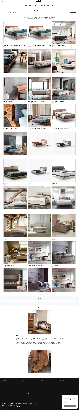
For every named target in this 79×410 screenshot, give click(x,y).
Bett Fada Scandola (7, 210)
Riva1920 (4, 184)
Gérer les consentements (12, 405)
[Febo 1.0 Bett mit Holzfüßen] (64, 61)
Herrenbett (30, 183)
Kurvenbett (30, 156)
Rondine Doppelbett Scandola (33, 238)
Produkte (8, 12)
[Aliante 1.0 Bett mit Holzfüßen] (64, 32)
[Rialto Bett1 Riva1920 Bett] (15, 170)
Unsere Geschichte (48, 1)
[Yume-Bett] (64, 143)
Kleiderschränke (23, 382)
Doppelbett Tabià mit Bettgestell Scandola (36, 265)
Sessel (3, 387)
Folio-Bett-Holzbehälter (8, 101)
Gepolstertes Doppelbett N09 (8, 292)
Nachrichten (60, 1)
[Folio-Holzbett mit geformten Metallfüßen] (39, 88)
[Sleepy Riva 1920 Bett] (64, 170)
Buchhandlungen (4, 382)
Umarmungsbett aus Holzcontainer (10, 128)
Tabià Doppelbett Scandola (57, 265)
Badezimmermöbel (5, 389)
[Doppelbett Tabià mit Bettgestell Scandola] (39, 252)
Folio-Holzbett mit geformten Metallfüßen (36, 101)
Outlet (48, 5)
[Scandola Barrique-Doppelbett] (64, 197)
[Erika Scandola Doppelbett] (64, 225)
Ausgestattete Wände (5, 383)
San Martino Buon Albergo (63, 382)
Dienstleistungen (54, 1)
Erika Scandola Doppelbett (57, 238)
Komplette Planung (66, 1)
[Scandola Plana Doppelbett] (15, 225)
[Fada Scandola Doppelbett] (15, 197)
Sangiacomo (5, 47)
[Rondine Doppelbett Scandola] (39, 225)
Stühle (3, 388)
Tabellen (3, 385)
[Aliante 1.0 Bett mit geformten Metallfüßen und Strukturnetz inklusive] (39, 32)
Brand (53, 5)
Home (5, 12)
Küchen (26, 5)
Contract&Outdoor (42, 5)
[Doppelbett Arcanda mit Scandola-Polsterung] (15, 252)
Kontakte (72, 1)
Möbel (30, 5)
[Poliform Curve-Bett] (39, 143)
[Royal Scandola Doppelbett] (39, 280)
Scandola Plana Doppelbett (8, 238)
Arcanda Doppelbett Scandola (9, 265)
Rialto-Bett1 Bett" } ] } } (8, 183)
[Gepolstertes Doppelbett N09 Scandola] (15, 280)
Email (65, 400)
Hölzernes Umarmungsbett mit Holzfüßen (60, 128)
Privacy (3, 405)
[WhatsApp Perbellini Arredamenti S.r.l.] (2, 408)
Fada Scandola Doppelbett (33, 210)
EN (3, 1)
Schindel (4, 239)
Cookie (6, 405)
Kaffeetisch (4, 390)
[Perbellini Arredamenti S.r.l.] (39, 1)
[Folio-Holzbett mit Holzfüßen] (64, 88)
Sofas (3, 386)
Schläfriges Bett (55, 183)
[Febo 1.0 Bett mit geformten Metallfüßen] (39, 61)
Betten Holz (15, 12)
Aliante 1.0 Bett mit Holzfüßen (58, 45)
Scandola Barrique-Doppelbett (58, 210)
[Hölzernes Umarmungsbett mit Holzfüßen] (64, 115)
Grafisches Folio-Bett (7, 156)
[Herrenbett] (39, 170)
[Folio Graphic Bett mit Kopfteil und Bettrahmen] (15, 143)
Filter (72, 12)
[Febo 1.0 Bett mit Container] (15, 61)
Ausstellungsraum (43, 381)
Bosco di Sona (61, 383)
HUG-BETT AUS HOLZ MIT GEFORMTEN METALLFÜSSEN (37, 128)
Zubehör (35, 5)
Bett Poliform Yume (56, 156)
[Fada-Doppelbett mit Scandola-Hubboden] (39, 197)
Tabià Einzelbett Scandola (57, 292)
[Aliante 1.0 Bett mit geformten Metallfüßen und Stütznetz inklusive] (15, 32)
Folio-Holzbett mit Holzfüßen (58, 101)
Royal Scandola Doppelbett (33, 292)
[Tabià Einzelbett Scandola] (64, 280)
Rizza (60, 381)
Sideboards (4, 384)
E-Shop (75, 1)
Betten (11, 12)
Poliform (29, 157)
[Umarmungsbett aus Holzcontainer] (15, 115)
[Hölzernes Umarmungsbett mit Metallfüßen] (39, 115)
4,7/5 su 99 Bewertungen (13, 1)
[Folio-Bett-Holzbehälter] (15, 88)
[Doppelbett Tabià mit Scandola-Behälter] (64, 252)
